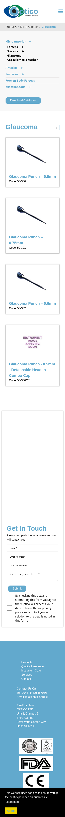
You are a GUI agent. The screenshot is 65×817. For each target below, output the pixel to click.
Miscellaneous (15, 87)
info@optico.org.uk (36, 696)
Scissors (12, 51)
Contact (26, 678)
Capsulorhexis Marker (22, 60)
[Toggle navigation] (60, 11)
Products (11, 27)
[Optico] (21, 11)
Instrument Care (31, 670)
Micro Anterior (29, 27)
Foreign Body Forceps (20, 80)
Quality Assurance (32, 666)
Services (26, 674)
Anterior (11, 68)
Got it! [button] (11, 810)
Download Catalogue (23, 100)
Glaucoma (49, 27)
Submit (17, 588)
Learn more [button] (13, 801)
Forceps (12, 47)
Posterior (12, 74)
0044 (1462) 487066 (34, 692)
